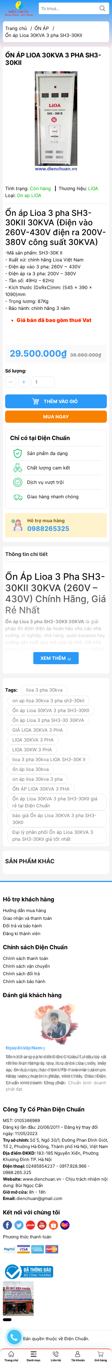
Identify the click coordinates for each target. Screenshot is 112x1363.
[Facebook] (7, 1225)
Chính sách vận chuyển (26, 966)
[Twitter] (19, 1225)
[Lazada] (64, 1225)
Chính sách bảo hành (24, 981)
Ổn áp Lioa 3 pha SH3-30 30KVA (48, 720)
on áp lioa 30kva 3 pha (37, 779)
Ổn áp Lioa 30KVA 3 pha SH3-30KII (50, 710)
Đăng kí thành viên (21, 933)
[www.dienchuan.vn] (19, 8)
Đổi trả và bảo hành (22, 925)
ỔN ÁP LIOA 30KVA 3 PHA (40, 789)
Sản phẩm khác (30, 861)
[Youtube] (42, 1225)
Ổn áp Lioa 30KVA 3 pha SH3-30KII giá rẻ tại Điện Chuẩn (54, 802)
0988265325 (48, 528)
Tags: (11, 690)
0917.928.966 (72, 1166)
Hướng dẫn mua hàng (24, 910)
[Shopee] (53, 1225)
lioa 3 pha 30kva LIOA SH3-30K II (48, 759)
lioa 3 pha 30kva (44, 690)
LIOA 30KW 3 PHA (32, 749)
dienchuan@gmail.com (39, 1198)
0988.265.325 (17, 1172)
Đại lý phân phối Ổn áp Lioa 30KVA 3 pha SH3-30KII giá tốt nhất (52, 835)
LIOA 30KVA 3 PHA (33, 740)
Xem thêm (53, 658)
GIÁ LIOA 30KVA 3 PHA (37, 730)
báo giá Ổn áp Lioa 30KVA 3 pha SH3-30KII (54, 818)
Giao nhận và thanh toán (27, 918)
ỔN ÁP (41, 28)
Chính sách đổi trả (21, 973)
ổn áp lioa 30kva (30, 769)
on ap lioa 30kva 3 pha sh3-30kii (48, 700)
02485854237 (40, 1166)
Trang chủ (16, 28)
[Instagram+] (30, 1225)
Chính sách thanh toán (25, 958)
